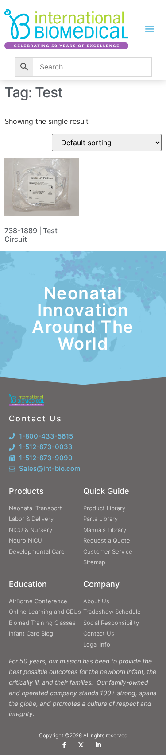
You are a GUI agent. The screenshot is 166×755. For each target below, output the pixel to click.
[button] (149, 29)
